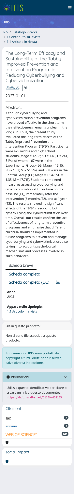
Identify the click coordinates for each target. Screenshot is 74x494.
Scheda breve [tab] (21, 265)
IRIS (5, 32)
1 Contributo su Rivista (23, 37)
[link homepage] (14, 7)
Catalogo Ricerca (24, 32)
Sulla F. (12, 87)
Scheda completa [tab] (24, 273)
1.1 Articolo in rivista (22, 41)
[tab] (58, 282)
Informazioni (19, 377)
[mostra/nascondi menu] (70, 8)
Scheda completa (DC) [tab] (29, 282)
